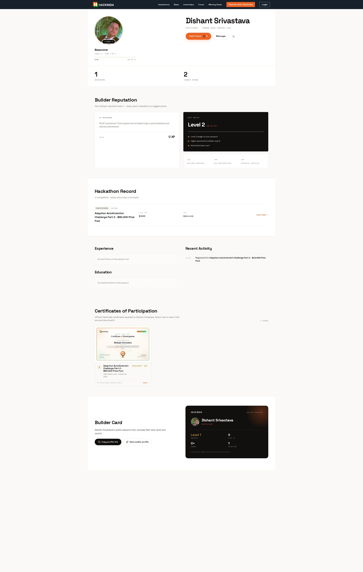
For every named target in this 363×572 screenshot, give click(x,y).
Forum (201, 4)
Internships (188, 4)
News (176, 4)
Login (265, 4)
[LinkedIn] (233, 36)
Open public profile (139, 442)
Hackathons (163, 4)
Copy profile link (110, 442)
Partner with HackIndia (241, 4)
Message (220, 36)
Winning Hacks (215, 4)
